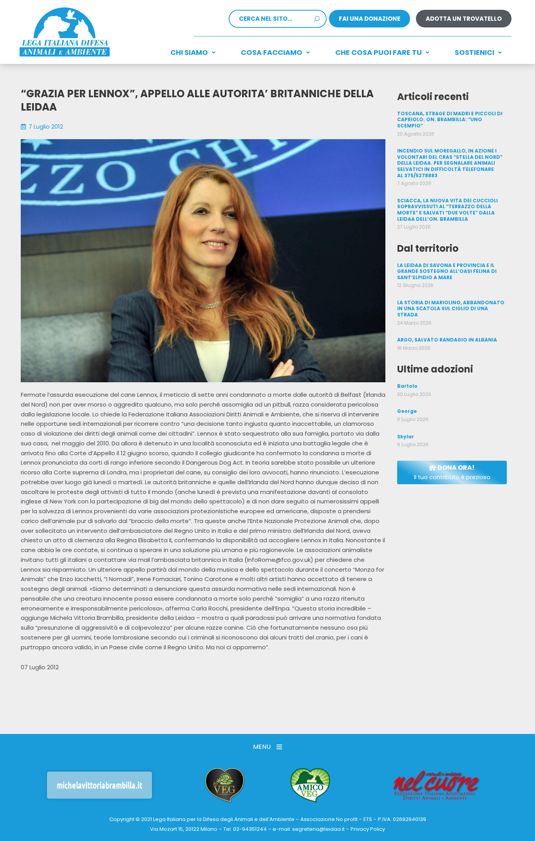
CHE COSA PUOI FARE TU (378, 52)
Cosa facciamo (271, 52)
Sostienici (474, 52)
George (407, 411)
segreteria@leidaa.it (318, 829)
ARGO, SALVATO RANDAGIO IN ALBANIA (447, 339)
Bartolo (407, 386)
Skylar (405, 436)
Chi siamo (189, 52)
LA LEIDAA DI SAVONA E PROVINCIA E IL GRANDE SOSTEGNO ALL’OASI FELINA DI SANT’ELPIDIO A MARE (447, 271)
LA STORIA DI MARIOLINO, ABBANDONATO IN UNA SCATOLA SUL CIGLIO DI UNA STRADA (450, 308)
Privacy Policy (368, 829)
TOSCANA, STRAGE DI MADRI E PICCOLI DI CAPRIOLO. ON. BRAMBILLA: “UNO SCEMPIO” (449, 119)
